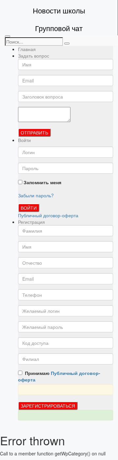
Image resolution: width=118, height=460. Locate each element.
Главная (27, 49)
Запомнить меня (41, 182)
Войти (29, 207)
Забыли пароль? (36, 195)
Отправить (34, 132)
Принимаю (59, 376)
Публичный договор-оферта (48, 215)
